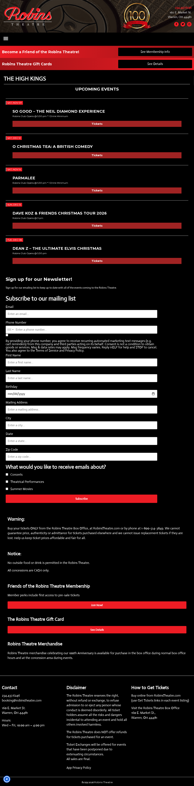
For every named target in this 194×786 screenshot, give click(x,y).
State (9, 434)
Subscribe (81, 499)
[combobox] (10, 329)
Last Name (13, 371)
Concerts (16, 475)
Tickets (97, 124)
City (8, 418)
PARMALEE (24, 178)
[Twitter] (183, 24)
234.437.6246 (183, 7)
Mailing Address (16, 402)
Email (9, 306)
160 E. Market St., (143, 713)
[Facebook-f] (176, 24)
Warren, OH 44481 (180, 17)
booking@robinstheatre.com (21, 700)
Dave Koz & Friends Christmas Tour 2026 (60, 213)
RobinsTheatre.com (106, 528)
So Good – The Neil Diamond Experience (59, 111)
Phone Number (16, 322)
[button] (6, 38)
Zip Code (12, 449)
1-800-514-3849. (152, 528)
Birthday (11, 386)
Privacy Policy (74, 351)
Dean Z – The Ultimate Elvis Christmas (57, 248)
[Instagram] (189, 24)
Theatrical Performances (27, 482)
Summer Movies (21, 489)
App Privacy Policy (78, 768)
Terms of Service (47, 351)
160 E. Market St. (181, 12)
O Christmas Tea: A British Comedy (53, 146)
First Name (13, 355)
